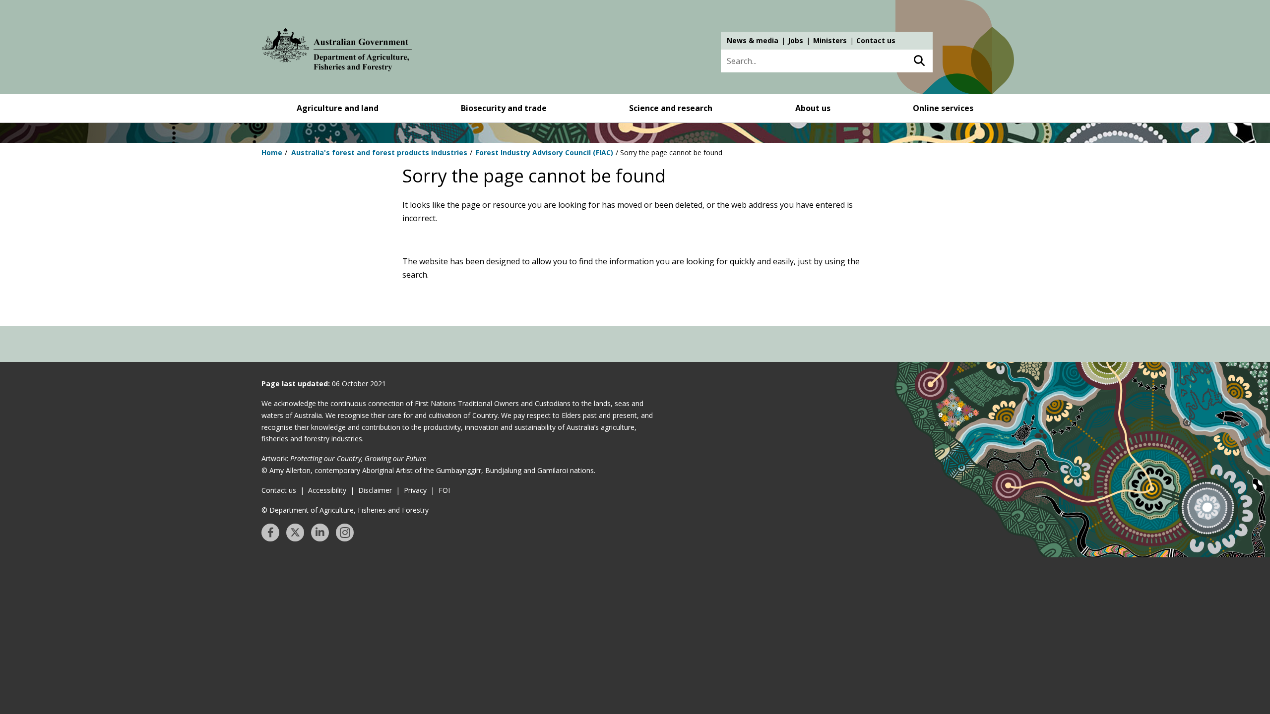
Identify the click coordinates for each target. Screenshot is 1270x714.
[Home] (336, 51)
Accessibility (327, 490)
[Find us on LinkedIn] (320, 532)
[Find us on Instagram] (345, 532)
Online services (943, 108)
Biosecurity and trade (504, 108)
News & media (752, 40)
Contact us (875, 40)
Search (919, 61)
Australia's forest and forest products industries (379, 152)
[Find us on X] (295, 532)
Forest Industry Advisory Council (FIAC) (544, 152)
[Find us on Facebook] (270, 532)
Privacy (415, 490)
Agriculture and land (338, 108)
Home (271, 152)
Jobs (795, 40)
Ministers (830, 40)
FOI (444, 490)
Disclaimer (375, 490)
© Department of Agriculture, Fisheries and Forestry (345, 510)
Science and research (670, 108)
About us (812, 108)
